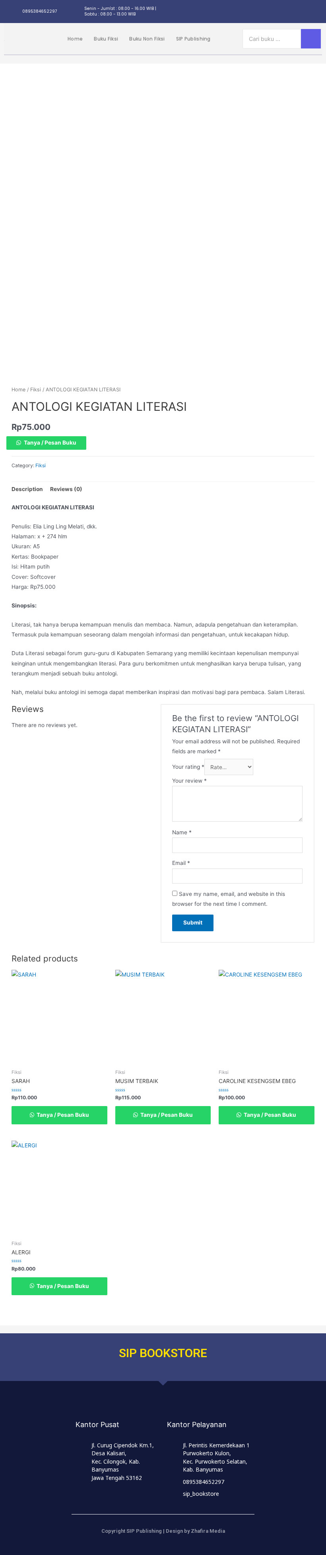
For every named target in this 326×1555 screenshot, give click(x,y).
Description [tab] (27, 489)
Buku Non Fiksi (147, 38)
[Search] (311, 38)
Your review (189, 781)
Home (75, 38)
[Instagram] (256, 11)
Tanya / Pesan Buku (50, 442)
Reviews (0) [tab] (66, 489)
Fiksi (35, 390)
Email (181, 863)
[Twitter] (286, 11)
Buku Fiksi (106, 38)
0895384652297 (39, 11)
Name (182, 832)
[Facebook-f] (271, 11)
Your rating (188, 767)
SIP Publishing (193, 38)
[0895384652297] (13, 11)
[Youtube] (315, 11)
